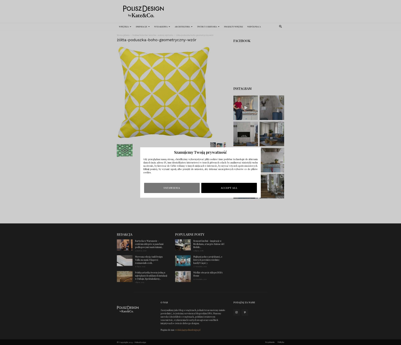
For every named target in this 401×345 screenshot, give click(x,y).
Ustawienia (172, 187)
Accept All (229, 187)
